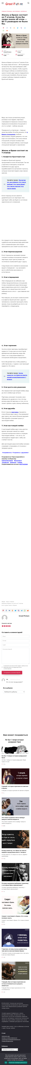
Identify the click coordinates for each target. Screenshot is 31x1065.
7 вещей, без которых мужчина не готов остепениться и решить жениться (13, 983)
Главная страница (7, 11)
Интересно (24, 11)
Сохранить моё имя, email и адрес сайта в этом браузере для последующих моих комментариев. (16, 667)
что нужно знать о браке (9, 605)
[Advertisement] (15, 98)
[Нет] (29, 1059)
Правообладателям (7, 1041)
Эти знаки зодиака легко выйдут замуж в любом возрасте (13, 818)
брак (3, 601)
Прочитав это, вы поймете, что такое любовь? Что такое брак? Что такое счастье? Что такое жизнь (16, 184)
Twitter (20, 462)
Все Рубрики (16, 11)
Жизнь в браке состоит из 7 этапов (12, 603)
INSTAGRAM (24, 464)
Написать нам (6, 1036)
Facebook (5, 462)
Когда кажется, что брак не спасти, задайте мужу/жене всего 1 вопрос (14, 851)
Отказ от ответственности (9, 1037)
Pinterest (13, 462)
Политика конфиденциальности (11, 1039)
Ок (6, 1062)
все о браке (10, 601)
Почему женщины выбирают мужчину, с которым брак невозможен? (15, 884)
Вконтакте (18, 460)
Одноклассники (7, 460)
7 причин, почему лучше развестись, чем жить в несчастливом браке (14, 950)
